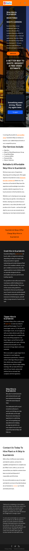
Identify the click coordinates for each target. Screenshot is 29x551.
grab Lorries (19, 254)
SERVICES (13, 53)
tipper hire (8, 324)
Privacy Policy (8, 549)
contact (15, 486)
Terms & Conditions (19, 549)
